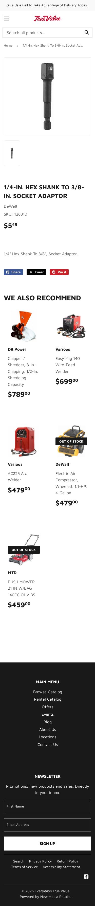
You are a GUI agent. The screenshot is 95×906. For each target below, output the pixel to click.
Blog (48, 721)
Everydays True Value (52, 891)
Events (48, 714)
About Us (47, 729)
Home (8, 45)
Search (18, 861)
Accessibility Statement (61, 867)
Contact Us (47, 744)
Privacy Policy (40, 861)
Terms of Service (24, 867)
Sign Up (47, 843)
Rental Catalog (47, 699)
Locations (47, 736)
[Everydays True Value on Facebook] (86, 877)
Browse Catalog (47, 691)
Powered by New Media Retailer (46, 897)
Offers (47, 706)
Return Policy (67, 861)
